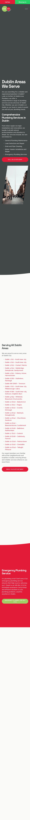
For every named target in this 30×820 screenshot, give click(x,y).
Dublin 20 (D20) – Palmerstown (16, 441)
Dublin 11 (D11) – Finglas (13, 405)
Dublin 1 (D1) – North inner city (15, 359)
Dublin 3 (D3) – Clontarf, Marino (16, 365)
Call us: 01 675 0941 (15, 159)
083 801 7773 (19, 585)
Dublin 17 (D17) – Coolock (14, 433)
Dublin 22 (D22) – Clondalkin (15, 444)
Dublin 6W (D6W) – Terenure (15, 383)
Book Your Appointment (15, 469)
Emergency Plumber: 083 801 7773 (15, 601)
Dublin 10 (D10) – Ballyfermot (15, 402)
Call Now (7, 2)
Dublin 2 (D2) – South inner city (15, 362)
